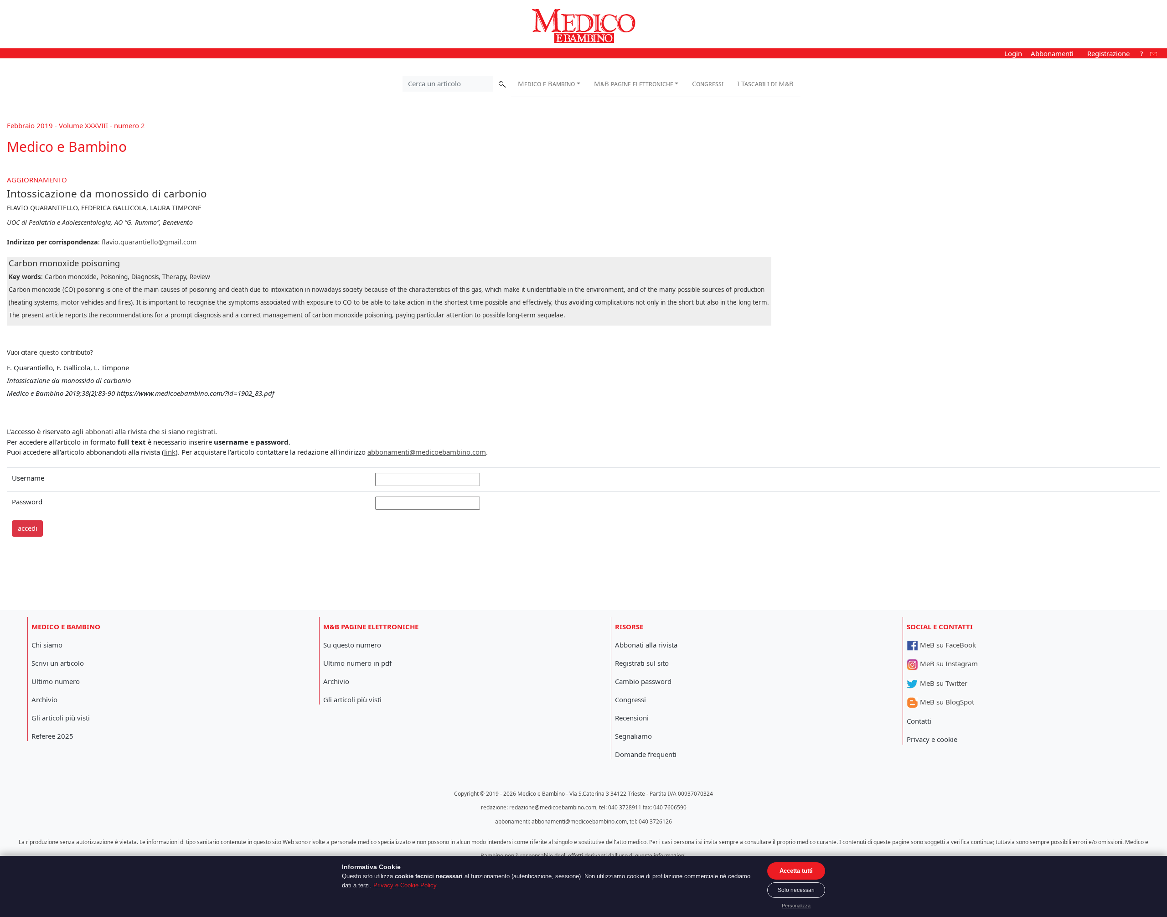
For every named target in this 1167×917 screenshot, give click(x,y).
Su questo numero (352, 644)
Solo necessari (796, 890)
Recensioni (632, 717)
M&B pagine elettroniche (633, 83)
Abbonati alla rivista (646, 644)
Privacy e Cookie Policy (405, 885)
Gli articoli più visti (60, 717)
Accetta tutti (796, 870)
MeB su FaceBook (947, 644)
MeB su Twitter (942, 683)
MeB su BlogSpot (946, 701)
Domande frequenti (645, 754)
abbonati (99, 431)
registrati (201, 431)
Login (1013, 53)
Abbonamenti (1052, 53)
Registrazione (1108, 53)
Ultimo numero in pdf (357, 663)
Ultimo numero (55, 681)
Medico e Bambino (546, 83)
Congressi (707, 83)
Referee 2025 (52, 736)
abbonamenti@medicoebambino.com (426, 451)
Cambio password (643, 681)
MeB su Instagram (948, 663)
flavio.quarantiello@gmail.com (149, 242)
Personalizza (796, 905)
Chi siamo (46, 644)
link (170, 451)
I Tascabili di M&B (765, 83)
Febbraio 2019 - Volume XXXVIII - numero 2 (76, 125)
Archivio (44, 699)
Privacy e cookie (932, 739)
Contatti (919, 720)
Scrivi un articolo (57, 663)
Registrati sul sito (642, 663)
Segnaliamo (633, 736)
